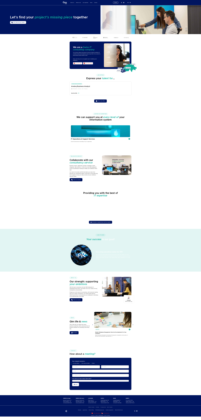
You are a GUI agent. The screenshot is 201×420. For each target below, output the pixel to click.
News (91, 2)
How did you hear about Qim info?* (81, 378)
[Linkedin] (124, 3)
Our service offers (86, 363)
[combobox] (100, 381)
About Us (72, 2)
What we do (78, 2)
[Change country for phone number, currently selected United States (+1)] (73, 375)
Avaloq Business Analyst (80, 86)
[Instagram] (121, 3)
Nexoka (108, 415)
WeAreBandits (100, 415)
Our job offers (76, 363)
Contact (95, 2)
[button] (68, 254)
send (76, 384)
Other (93, 363)
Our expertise (85, 2)
